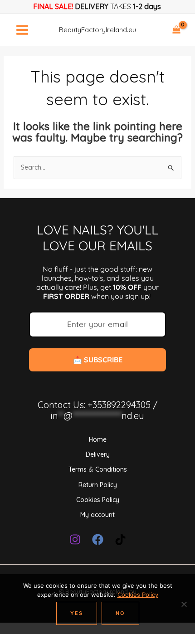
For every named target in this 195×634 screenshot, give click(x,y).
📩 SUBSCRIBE (97, 359)
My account (97, 515)
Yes (76, 613)
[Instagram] (75, 539)
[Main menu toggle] (22, 30)
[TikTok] (120, 539)
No (120, 613)
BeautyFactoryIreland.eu (97, 29)
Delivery (98, 454)
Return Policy (97, 485)
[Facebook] (97, 539)
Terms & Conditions (97, 469)
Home (98, 439)
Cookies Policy (97, 500)
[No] (183, 604)
